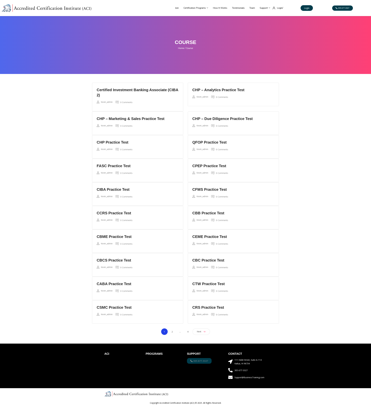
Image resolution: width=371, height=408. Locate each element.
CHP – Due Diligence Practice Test (222, 119)
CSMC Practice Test (114, 307)
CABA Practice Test (114, 284)
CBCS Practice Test (114, 260)
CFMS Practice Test (209, 189)
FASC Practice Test (114, 166)
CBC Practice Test (208, 260)
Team (252, 8)
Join (177, 8)
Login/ (280, 8)
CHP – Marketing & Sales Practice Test (130, 119)
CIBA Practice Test (113, 189)
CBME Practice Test (114, 236)
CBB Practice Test (208, 213)
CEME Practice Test (209, 236)
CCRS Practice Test (114, 213)
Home (181, 48)
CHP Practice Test (112, 142)
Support (264, 8)
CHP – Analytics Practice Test (218, 90)
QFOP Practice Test (209, 142)
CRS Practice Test (208, 307)
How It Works (220, 8)
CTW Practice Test (208, 284)
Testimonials (238, 8)
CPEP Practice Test (209, 166)
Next (199, 331)
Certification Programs (194, 8)
